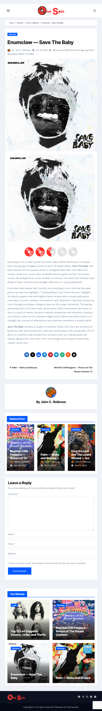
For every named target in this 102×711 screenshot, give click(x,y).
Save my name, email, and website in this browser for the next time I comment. (48, 563)
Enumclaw (59, 50)
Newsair (59, 707)
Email (11, 544)
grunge (85, 50)
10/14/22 (70, 50)
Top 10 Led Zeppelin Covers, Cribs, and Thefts (28, 632)
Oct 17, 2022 (50, 465)
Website (12, 553)
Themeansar (72, 707)
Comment (13, 494)
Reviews (12, 34)
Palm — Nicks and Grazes (50, 456)
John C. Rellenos (23, 50)
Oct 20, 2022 (20, 465)
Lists (14, 605)
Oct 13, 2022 (81, 465)
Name (11, 534)
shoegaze (13, 54)
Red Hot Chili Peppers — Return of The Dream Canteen (19, 458)
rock (78, 50)
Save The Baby (27, 54)
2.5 (92, 50)
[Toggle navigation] (8, 10)
